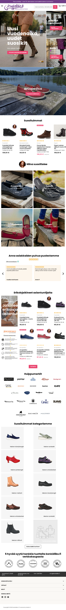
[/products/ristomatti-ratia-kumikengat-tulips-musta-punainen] (26, 132)
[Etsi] (55, 7)
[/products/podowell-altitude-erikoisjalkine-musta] (9, 132)
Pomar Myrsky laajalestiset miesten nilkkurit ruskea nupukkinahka (44, 148)
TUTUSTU (33, 366)
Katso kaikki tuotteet (33, 546)
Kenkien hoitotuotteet (33, 95)
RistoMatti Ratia (24, 143)
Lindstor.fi (28, 607)
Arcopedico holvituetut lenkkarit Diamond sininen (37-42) (26, 352)
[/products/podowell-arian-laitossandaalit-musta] (26, 304)
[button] (3, 273)
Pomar (39, 143)
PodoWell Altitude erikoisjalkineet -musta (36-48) (8, 147)
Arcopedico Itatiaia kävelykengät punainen (43, 351)
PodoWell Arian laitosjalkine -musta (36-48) (26, 319)
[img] (34, 259)
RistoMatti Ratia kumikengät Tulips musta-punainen (26, 147)
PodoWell (5, 143)
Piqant (56, 143)
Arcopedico (23, 347)
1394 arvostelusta (11, 261)
